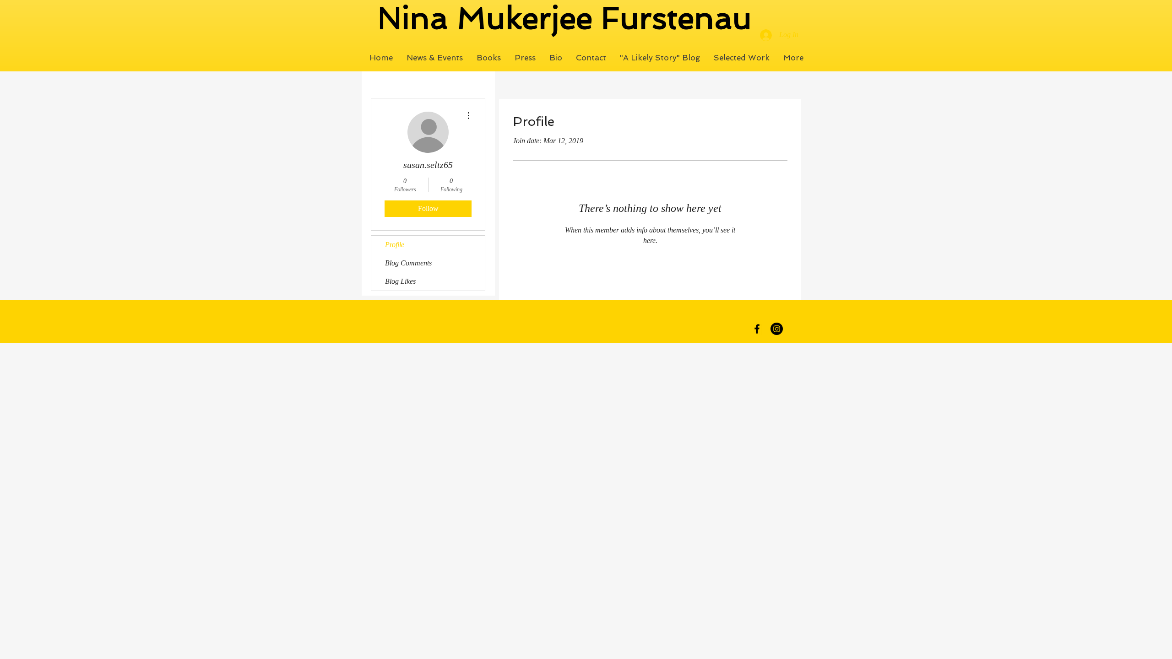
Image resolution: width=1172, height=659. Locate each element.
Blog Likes (400, 281)
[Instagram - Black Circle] (776, 329)
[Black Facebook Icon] (757, 329)
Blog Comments (408, 263)
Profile (394, 244)
